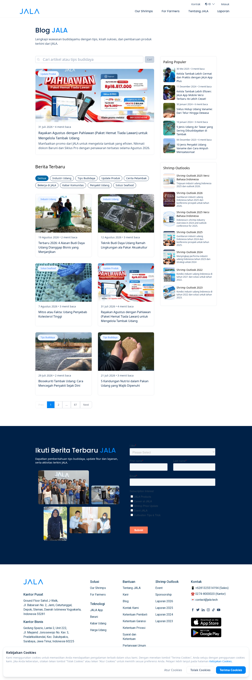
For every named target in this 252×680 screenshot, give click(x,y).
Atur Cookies (173, 670)
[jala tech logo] (29, 11)
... (66, 404)
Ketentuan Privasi (134, 628)
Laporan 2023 (164, 621)
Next (86, 404)
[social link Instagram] (208, 610)
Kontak (195, 4)
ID (209, 4)
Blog (126, 601)
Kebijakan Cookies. (220, 661)
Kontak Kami (131, 608)
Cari (149, 59)
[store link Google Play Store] (206, 632)
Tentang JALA (198, 11)
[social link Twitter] (198, 610)
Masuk (225, 4)
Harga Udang (98, 630)
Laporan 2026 (164, 601)
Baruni (94, 616)
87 (75, 404)
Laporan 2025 (164, 608)
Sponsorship (163, 594)
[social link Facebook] (193, 610)
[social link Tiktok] (213, 610)
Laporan (223, 11)
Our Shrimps (144, 11)
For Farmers (170, 11)
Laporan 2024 (164, 614)
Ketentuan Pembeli (135, 614)
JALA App (96, 610)
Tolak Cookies (200, 670)
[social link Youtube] (218, 610)
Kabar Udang (98, 623)
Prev (41, 404)
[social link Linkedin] (203, 610)
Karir (126, 594)
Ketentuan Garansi (134, 621)
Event (159, 588)
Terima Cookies (231, 670)
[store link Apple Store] (206, 622)
